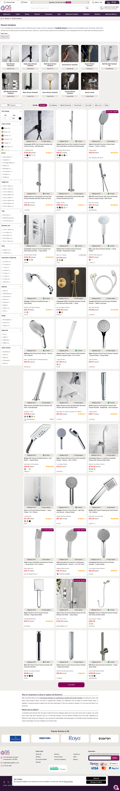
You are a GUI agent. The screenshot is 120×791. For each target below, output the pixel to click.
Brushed (6, 352)
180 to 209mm (8, 195)
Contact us (76, 754)
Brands (25, 2)
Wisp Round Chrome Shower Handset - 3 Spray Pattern (101, 563)
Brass (7, 132)
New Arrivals (77, 105)
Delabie (6, 177)
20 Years (6, 270)
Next (88, 2)
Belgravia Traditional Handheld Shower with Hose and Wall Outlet (102, 459)
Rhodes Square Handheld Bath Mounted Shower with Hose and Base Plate (70, 406)
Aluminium (7, 296)
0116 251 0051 (7, 765)
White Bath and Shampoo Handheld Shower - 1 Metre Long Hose (103, 302)
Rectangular (7, 319)
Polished (6, 360)
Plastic (6, 308)
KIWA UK (6, 340)
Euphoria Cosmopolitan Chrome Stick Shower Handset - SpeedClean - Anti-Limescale (103, 406)
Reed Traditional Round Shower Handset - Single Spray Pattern (68, 250)
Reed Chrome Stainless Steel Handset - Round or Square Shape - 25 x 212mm (71, 354)
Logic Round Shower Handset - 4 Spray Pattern (102, 250)
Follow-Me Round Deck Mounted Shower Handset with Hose (70, 197)
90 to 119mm (8, 241)
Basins (27, 14)
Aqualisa (6, 160)
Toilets (18, 14)
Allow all (96, 778)
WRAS (6, 343)
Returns (75, 759)
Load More (71, 685)
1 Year (6, 267)
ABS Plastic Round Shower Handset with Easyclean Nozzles (38, 666)
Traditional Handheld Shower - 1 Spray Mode (37, 302)
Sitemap (38, 762)
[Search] (87, 8)
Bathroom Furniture (72, 14)
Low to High (88, 105)
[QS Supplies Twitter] (8, 782)
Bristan (6, 165)
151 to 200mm (8, 192)
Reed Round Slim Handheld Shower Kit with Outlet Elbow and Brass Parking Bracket (71, 145)
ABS (5, 291)
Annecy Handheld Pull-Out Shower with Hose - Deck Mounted (38, 406)
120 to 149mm (8, 186)
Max (14, 115)
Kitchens (97, 14)
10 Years (7, 261)
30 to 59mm (7, 235)
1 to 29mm (7, 232)
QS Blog (38, 757)
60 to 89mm (7, 238)
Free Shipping (53, 105)
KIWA (5, 337)
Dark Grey (8, 146)
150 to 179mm (8, 189)
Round (6, 322)
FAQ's (75, 757)
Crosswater (7, 171)
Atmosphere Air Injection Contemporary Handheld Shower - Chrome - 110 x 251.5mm (70, 563)
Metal (5, 305)
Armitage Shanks (9, 163)
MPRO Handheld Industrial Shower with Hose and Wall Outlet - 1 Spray (70, 302)
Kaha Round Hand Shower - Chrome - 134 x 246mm (38, 354)
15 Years (7, 264)
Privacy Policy (58, 757)
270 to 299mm (8, 206)
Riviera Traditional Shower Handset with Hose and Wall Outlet (103, 614)
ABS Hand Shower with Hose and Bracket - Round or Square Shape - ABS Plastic (103, 197)
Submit (115, 758)
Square (6, 325)
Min (5, 115)
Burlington (7, 168)
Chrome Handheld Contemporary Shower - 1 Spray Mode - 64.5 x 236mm (38, 563)
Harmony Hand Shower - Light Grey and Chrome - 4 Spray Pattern (70, 511)
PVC (5, 311)
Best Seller (43, 105)
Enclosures (48, 14)
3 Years (6, 276)
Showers (37, 14)
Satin (5, 363)
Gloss (5, 354)
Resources (5, 37)
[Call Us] (101, 8)
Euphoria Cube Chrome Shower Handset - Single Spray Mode (70, 666)
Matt (5, 357)
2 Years (6, 273)
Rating (106, 105)
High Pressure (8, 218)
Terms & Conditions (60, 759)
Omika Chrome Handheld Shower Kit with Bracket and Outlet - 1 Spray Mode (71, 614)
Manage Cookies (96, 782)
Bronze (7, 135)
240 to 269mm (8, 203)
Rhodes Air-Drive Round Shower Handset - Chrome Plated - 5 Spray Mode (103, 354)
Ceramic (6, 302)
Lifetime (6, 282)
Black (7, 128)
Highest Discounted (65, 105)
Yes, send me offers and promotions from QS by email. (104, 754)
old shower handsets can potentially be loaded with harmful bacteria (61, 698)
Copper (7, 143)
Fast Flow (7, 215)
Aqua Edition (7, 157)
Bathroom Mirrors (111, 14)
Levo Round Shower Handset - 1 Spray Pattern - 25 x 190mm (37, 511)
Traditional (7, 253)
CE (5, 334)
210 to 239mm (8, 200)
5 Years (6, 279)
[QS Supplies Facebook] (4, 782)
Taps (59, 14)
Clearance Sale (10, 2)
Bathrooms (6, 14)
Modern (7, 250)
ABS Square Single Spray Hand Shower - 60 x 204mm (103, 511)
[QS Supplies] (6, 8)
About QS (38, 754)
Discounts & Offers (41, 759)
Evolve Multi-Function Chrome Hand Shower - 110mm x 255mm (102, 145)
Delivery (56, 754)
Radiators (86, 14)
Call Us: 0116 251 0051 (111, 7)
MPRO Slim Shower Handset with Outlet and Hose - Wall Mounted (38, 145)
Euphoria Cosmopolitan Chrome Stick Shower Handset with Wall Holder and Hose (37, 197)
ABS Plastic (7, 293)
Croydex (6, 174)
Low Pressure (8, 221)
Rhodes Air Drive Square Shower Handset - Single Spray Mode (36, 614)
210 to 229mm (8, 197)
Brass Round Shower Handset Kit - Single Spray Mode (103, 666)
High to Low (98, 105)
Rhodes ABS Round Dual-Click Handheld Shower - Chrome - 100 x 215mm (71, 459)
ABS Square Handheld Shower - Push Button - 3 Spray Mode (38, 459)
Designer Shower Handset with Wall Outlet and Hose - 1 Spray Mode (37, 250)
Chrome (8, 139)
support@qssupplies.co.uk (11, 763)
